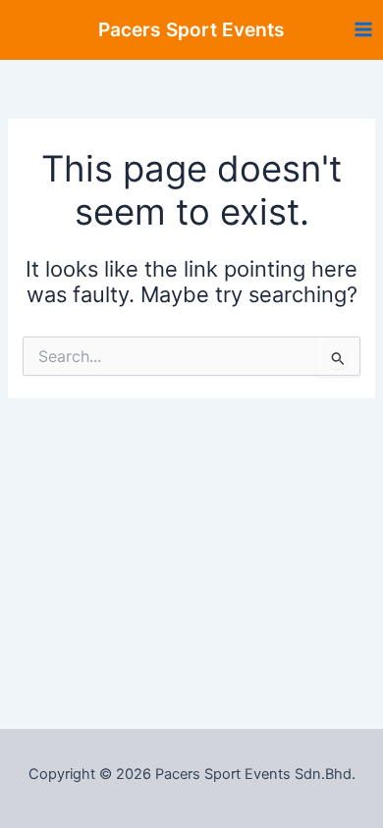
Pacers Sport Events (191, 29)
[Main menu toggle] (363, 30)
